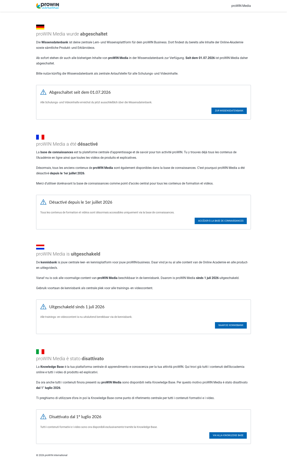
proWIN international (56, 455)
